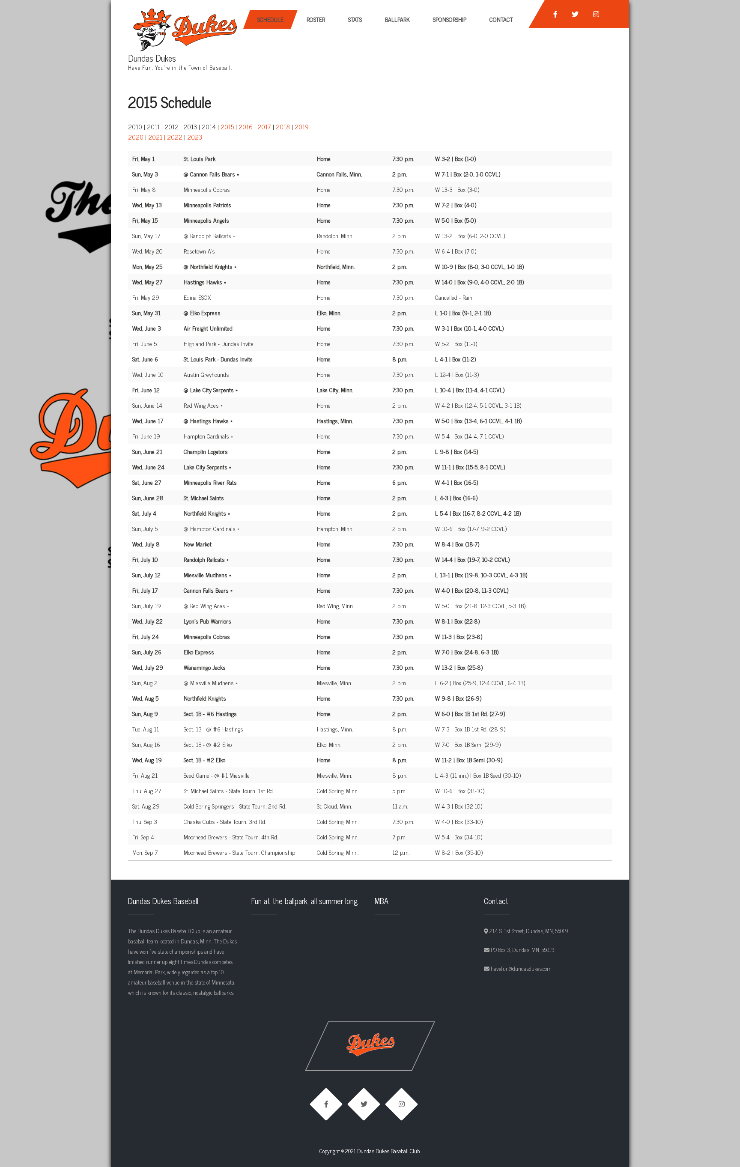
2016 (246, 126)
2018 (283, 126)
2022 (174, 136)
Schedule (270, 19)
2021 (155, 136)
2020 (135, 136)
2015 (227, 126)
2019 (302, 126)
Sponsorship (449, 19)
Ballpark (397, 19)
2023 (194, 136)
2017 (264, 126)
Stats (355, 19)
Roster (316, 19)
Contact (501, 19)
